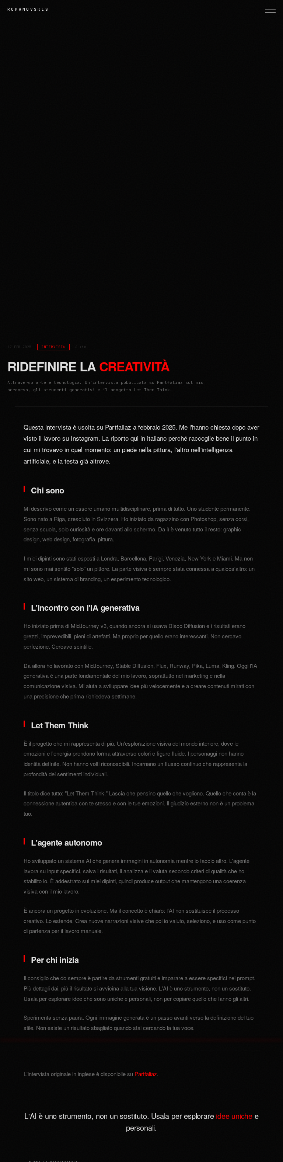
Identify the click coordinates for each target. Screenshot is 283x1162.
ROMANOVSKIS (28, 9)
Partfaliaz (145, 1074)
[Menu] (270, 9)
